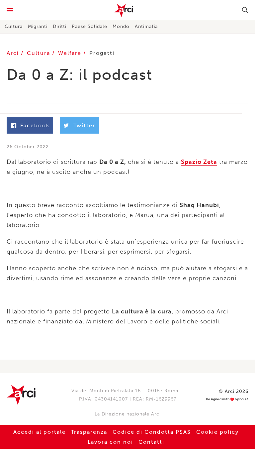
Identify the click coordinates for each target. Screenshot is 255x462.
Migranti (37, 26)
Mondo (121, 26)
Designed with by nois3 (227, 399)
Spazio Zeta (199, 162)
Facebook (34, 125)
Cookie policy (217, 432)
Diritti (59, 26)
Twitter (84, 125)
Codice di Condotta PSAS (152, 432)
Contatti (151, 442)
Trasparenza (89, 432)
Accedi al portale (39, 432)
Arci (127, 10)
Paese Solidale (89, 26)
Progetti (102, 53)
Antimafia (146, 26)
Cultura (14, 26)
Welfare (70, 53)
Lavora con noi (110, 442)
